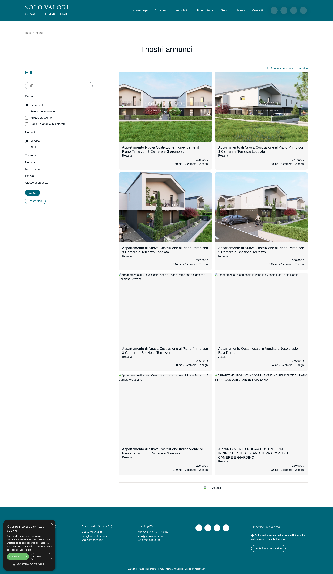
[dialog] (29, 545)
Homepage (140, 10)
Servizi (225, 10)
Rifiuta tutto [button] (41, 556)
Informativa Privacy (155, 569)
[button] (29, 564)
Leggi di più (25, 550)
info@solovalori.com (94, 536)
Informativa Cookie (174, 569)
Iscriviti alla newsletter (268, 548)
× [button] (51, 524)
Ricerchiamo (205, 10)
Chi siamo (161, 10)
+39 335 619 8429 (149, 540)
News (241, 10)
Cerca (32, 192)
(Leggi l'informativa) (276, 539)
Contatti (257, 10)
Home (28, 33)
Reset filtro (35, 201)
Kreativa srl (200, 569)
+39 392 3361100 (92, 540)
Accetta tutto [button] (18, 556)
